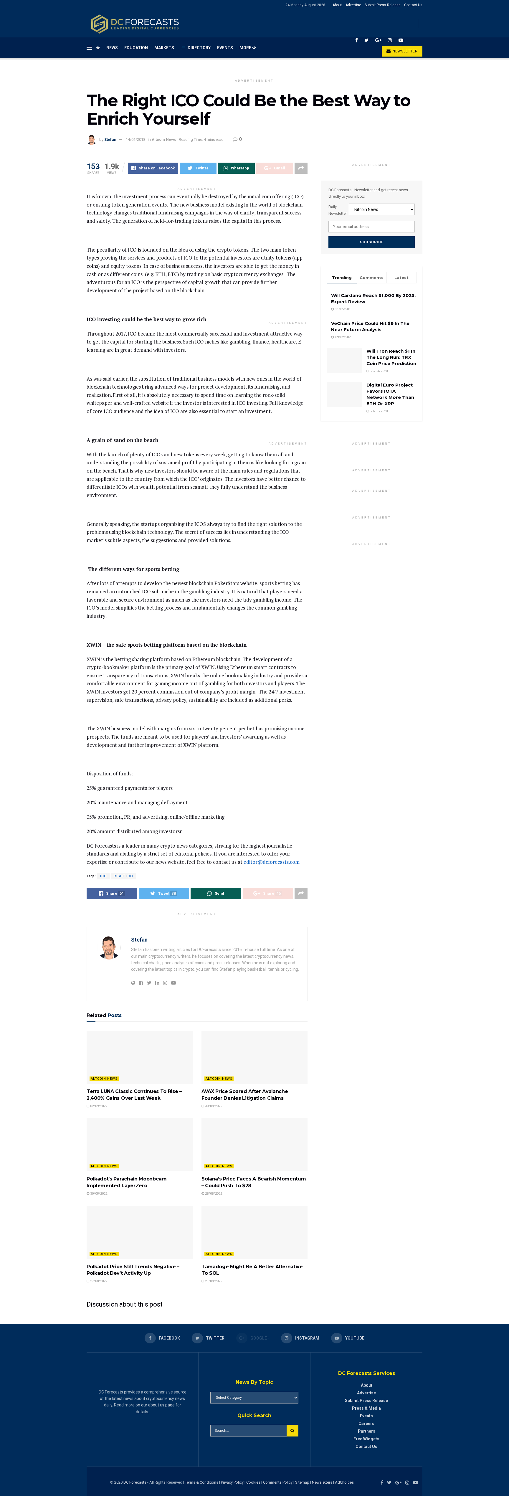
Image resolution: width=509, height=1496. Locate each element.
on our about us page (155, 1405)
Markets (164, 47)
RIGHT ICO (123, 876)
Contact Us (413, 5)
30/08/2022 (213, 1106)
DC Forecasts (134, 1482)
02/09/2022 (98, 1106)
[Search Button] (292, 1430)
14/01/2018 (135, 139)
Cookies (253, 1482)
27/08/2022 (98, 1281)
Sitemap (302, 1482)
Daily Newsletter (337, 209)
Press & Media (366, 1408)
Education (136, 47)
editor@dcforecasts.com (272, 861)
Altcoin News (164, 139)
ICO (103, 876)
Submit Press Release (383, 5)
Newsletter (404, 51)
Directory (199, 47)
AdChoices (344, 1482)
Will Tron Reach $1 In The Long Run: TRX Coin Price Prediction (391, 357)
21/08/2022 (213, 1281)
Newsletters (322, 1482)
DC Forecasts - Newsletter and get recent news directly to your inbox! (368, 193)
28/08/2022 (213, 1194)
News (112, 47)
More (245, 47)
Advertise (353, 5)
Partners (366, 1431)
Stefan (110, 139)
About (337, 5)
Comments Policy (277, 1482)
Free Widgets (366, 1438)
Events (225, 47)
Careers (366, 1423)
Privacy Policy (232, 1482)
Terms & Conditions (202, 1482)
